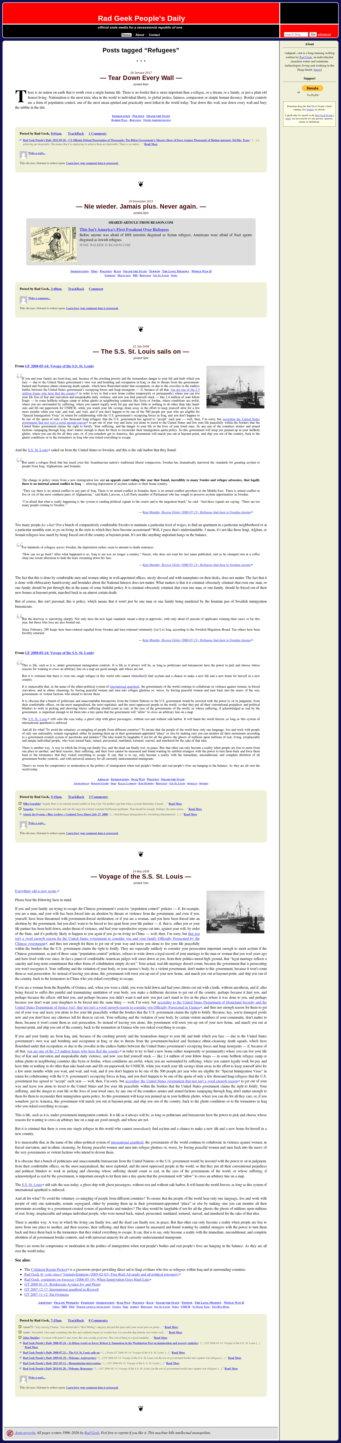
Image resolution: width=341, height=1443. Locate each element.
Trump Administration (157, 120)
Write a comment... (39, 298)
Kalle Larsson (127, 783)
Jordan (134, 1307)
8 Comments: (98, 1320)
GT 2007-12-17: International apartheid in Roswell (61, 1289)
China (56, 1307)
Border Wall (119, 120)
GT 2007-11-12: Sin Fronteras (46, 1294)
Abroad (103, 779)
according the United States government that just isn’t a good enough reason (181, 1080)
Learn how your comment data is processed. (92, 163)
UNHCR (185, 1307)
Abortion (45, 1302)
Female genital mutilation (93, 1307)
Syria (174, 275)
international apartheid (124, 686)
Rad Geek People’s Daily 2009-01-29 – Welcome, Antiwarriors (59, 1358)
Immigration (121, 116)
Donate (310, 109)
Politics (138, 116)
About (139, 35)
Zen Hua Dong (220, 1307)
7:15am (56, 1320)
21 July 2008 (141, 346)
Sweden (203, 783)
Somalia (192, 783)
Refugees (135, 120)
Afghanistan (81, 783)
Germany (110, 275)
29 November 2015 (141, 201)
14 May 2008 (141, 871)
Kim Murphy (146, 783)
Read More (151, 144)
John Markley (31, 1338)
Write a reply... (36, 153)
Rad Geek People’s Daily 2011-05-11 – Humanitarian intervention (62, 1363)
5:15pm (56, 796)
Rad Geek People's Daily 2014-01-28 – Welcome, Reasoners (58, 1368)
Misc (94, 271)
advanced (324, 34)
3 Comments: (98, 796)
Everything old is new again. (36, 890)
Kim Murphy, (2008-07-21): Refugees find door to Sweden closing (197, 512)
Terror (154, 271)
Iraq (113, 783)
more (318, 69)
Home (126, 35)
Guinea (116, 1307)
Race (117, 271)
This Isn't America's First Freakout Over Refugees (124, 229)
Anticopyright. (25, 1432)
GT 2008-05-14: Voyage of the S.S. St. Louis (59, 366)
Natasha (28, 809)
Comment (96, 288)
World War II (201, 271)
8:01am (56, 133)
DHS (64, 1307)
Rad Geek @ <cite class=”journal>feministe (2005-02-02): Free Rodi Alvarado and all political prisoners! (101, 1274)
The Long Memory (175, 271)
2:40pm (56, 288)
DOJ (71, 1307)
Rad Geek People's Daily (141, 18)
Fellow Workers (66, 1302)
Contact (154, 35)
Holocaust (124, 275)
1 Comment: (98, 133)
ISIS (135, 275)
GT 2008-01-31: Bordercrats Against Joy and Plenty (62, 1284)
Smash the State (158, 116)
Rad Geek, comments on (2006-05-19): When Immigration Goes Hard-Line (86, 1279)
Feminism (87, 1302)
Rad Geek (91, 1432)
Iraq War (138, 779)
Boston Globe (100, 783)
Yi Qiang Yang (201, 1307)
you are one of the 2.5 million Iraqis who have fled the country (73, 1051)
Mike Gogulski (31, 804)
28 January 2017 (141, 72)
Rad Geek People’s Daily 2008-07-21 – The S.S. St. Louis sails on (61, 1352)
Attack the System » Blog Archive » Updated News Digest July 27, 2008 (65, 814)
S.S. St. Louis (161, 275)
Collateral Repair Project (49, 1269)
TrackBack (76, 133)
